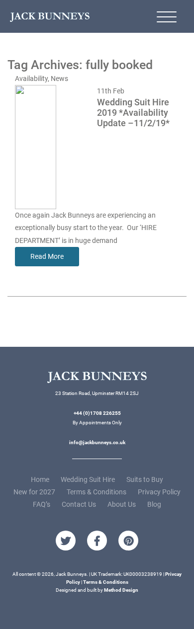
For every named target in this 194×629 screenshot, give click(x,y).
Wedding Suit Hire (88, 479)
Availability (31, 78)
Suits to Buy (144, 479)
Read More (47, 256)
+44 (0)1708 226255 (97, 413)
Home (40, 479)
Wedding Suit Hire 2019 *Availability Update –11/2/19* (133, 112)
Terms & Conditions (96, 492)
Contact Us (79, 504)
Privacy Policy (159, 492)
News (59, 78)
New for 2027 (34, 492)
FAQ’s (41, 504)
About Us (121, 504)
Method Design (121, 590)
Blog (154, 504)
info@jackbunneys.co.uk (97, 442)
